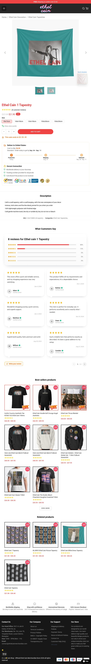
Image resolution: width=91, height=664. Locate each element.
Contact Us (55, 638)
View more (45, 508)
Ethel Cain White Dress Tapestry (72, 550)
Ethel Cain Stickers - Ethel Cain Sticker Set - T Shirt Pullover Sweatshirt (71, 455)
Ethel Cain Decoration (17, 17)
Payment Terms (56, 632)
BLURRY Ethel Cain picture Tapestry (45, 550)
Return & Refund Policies (59, 635)
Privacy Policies (35, 632)
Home (4, 17)
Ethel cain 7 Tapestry (11, 550)
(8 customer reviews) (19, 110)
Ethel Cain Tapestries (36, 17)
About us (33, 626)
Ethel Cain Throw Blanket (69, 413)
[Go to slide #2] (51, 91)
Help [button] (87, 661)
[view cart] (87, 8)
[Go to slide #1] (39, 91)
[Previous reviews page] (74, 364)
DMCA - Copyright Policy (38, 636)
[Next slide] (85, 52)
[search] (83, 8)
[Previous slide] (5, 52)
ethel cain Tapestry (11, 588)
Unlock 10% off (4, 654)
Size (3, 118)
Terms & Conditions (37, 629)
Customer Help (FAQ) (58, 641)
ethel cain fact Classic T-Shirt (14, 495)
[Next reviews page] (85, 364)
